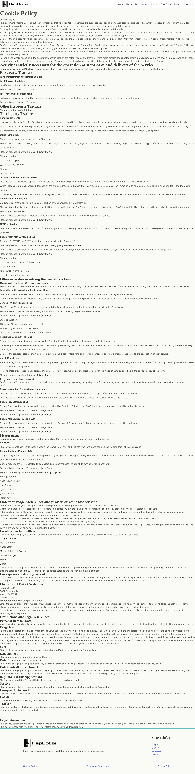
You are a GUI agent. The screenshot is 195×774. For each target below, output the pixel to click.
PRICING (156, 754)
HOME (155, 745)
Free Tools (166, 4)
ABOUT (155, 748)
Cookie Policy (30, 766)
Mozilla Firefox (7, 542)
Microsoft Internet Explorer (13, 551)
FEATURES (157, 751)
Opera (3, 564)
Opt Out (58, 472)
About (129, 4)
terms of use (74, 245)
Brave (3, 559)
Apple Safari (6, 547)
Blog (176, 4)
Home (120, 4)
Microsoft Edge (8, 555)
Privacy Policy (44, 152)
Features (139, 4)
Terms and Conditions (97, 766)
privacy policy (56, 245)
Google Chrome (8, 538)
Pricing (154, 4)
